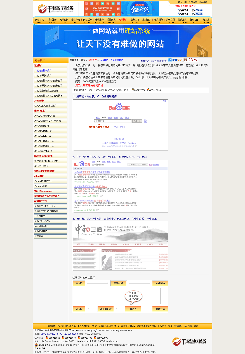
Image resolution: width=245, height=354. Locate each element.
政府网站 (136, 330)
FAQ (133, 326)
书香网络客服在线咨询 (184, 6)
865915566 (54, 338)
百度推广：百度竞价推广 (111, 60)
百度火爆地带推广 (43, 75)
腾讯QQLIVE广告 (42, 136)
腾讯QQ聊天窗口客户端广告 (47, 121)
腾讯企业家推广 (42, 166)
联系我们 (182, 2)
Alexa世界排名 (41, 226)
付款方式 (71, 326)
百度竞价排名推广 (43, 70)
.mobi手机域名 (149, 330)
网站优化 (38, 221)
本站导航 (161, 326)
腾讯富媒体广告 (42, 126)
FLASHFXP (40, 348)
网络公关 (38, 206)
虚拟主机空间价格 (110, 326)
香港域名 (141, 326)
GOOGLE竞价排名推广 (45, 106)
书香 (106, 345)
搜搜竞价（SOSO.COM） (46, 161)
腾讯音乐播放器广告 (44, 141)
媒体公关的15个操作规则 (46, 211)
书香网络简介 (83, 326)
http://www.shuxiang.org (84, 330)
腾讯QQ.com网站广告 (44, 116)
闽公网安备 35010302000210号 (53, 345)
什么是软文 (39, 216)
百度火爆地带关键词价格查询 (48, 85)
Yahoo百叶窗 (40, 186)
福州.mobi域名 (139, 345)
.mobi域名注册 (125, 345)
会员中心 (125, 326)
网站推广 (92, 60)
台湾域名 (151, 326)
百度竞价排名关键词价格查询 (48, 80)
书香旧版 (51, 326)
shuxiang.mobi (83, 341)
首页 (83, 60)
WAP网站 (113, 345)
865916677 (70, 338)
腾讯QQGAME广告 (43, 151)
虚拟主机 (199, 6)
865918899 (155, 90)
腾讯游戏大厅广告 (43, 131)
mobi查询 (150, 345)
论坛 (170, 326)
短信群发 (38, 236)
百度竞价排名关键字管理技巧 (48, 96)
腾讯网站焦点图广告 (44, 146)
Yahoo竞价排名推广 (44, 181)
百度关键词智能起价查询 (46, 90)
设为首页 (193, 2)
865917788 (139, 90)
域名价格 (96, 326)
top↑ (196, 326)
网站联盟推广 (40, 231)
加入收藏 (203, 2)
